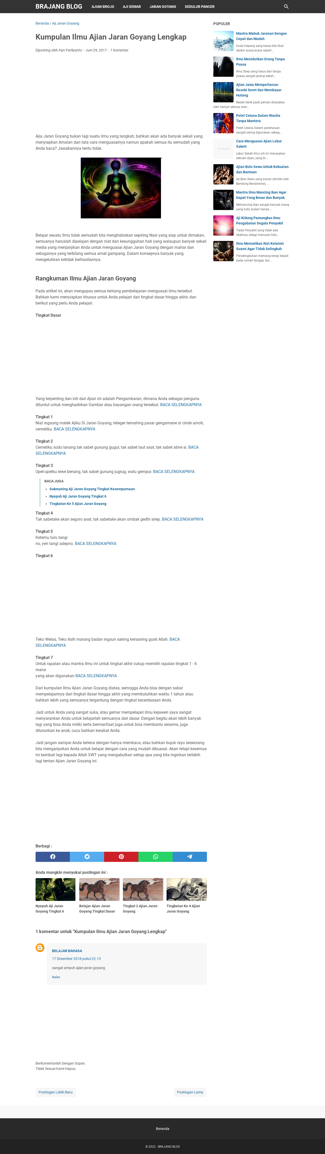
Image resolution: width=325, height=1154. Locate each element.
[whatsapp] (155, 857)
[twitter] (87, 857)
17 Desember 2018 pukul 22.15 (76, 959)
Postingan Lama (190, 1092)
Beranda (162, 1129)
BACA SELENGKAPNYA (181, 404)
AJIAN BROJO (103, 7)
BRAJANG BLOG (59, 6)
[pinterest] (121, 857)
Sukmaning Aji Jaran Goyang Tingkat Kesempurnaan (92, 489)
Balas (56, 977)
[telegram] (190, 857)
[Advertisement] (121, 94)
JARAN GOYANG (163, 7)
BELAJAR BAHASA (67, 951)
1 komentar (119, 50)
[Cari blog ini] (286, 7)
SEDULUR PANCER (200, 7)
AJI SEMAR (132, 7)
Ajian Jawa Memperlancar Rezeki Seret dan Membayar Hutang (259, 90)
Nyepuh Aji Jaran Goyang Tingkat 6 (78, 496)
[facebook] (53, 857)
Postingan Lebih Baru (56, 1092)
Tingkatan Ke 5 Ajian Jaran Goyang (78, 504)
